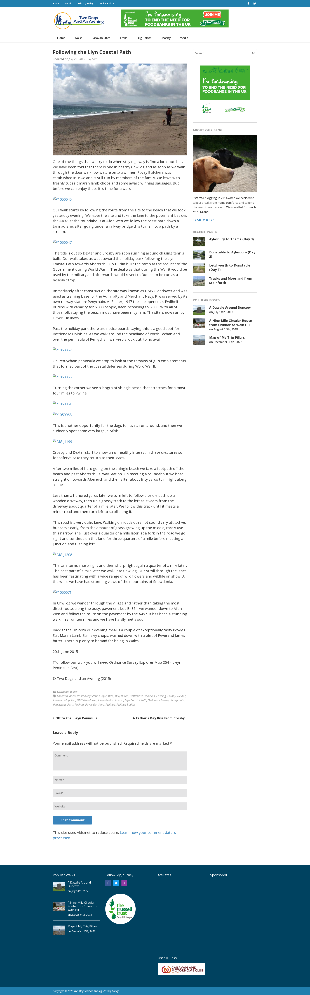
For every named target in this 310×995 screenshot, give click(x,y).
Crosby (171, 696)
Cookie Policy (106, 3)
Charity (166, 38)
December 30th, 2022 (227, 342)
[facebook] (248, 3)
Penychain (59, 705)
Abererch (62, 696)
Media (68, 3)
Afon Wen (108, 696)
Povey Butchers (94, 705)
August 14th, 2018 (225, 329)
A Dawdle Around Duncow (230, 307)
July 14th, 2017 (223, 312)
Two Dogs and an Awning (88, 991)
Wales (74, 692)
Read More (203, 219)
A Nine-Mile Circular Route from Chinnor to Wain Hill (230, 322)
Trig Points (144, 38)
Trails (123, 38)
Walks (78, 38)
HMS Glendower (87, 700)
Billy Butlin (121, 696)
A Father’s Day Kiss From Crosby (159, 718)
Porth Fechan (75, 705)
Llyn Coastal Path (135, 700)
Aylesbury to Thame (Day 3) (231, 239)
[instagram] (124, 883)
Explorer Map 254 (64, 700)
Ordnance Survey (158, 700)
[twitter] (254, 3)
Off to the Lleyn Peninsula (76, 718)
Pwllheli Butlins (125, 705)
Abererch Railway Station (84, 696)
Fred (94, 59)
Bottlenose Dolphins (142, 696)
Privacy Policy (85, 3)
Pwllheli (110, 705)
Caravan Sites (101, 38)
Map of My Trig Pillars (227, 337)
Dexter (181, 696)
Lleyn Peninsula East (110, 700)
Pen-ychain (177, 700)
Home (56, 3)
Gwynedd (63, 692)
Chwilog (161, 696)
